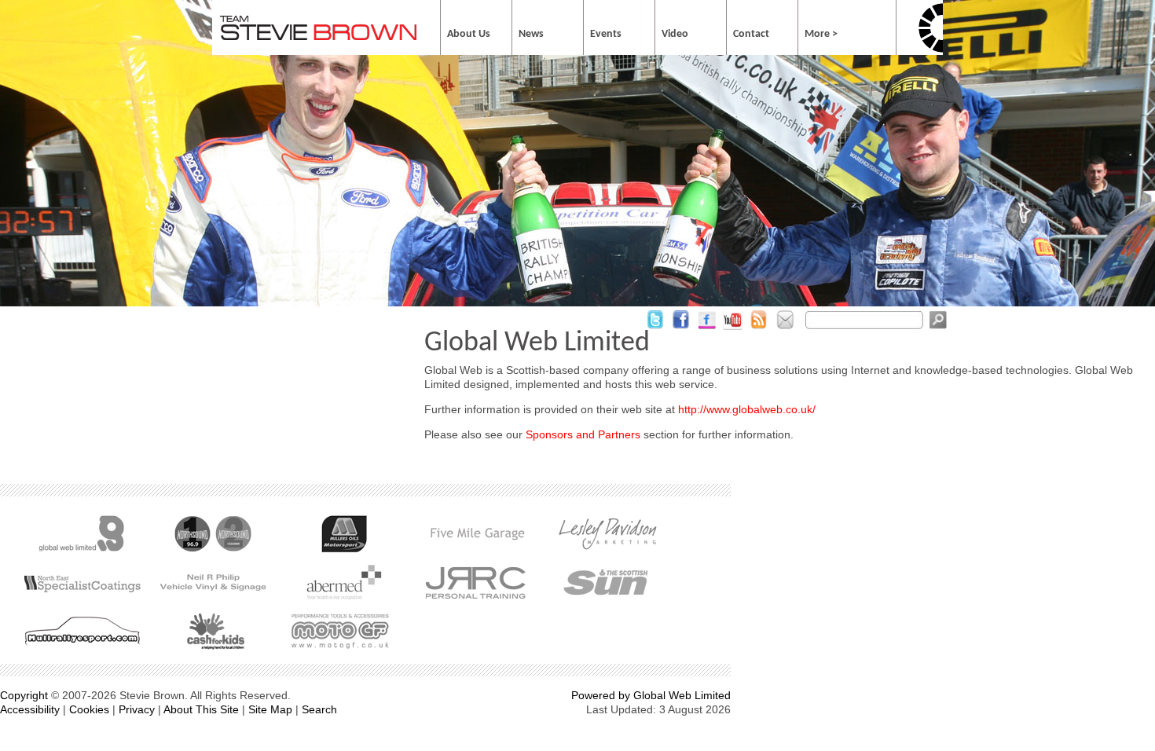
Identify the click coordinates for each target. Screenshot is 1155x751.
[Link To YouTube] (733, 327)
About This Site (201, 709)
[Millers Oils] (344, 533)
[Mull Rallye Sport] (81, 630)
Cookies (89, 709)
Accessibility (30, 709)
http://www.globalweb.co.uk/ (747, 409)
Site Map (270, 709)
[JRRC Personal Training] (475, 582)
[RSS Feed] (759, 327)
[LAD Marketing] (606, 533)
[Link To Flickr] (707, 327)
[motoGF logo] (344, 630)
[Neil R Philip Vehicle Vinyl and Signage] (212, 582)
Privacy (137, 709)
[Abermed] (344, 582)
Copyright (24, 695)
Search (319, 709)
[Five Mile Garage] (475, 533)
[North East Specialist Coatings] (81, 582)
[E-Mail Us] (785, 327)
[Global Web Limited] (81, 533)
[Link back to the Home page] (318, 37)
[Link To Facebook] (681, 327)
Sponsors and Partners (583, 434)
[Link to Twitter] (655, 327)
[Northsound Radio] (212, 533)
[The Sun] (606, 582)
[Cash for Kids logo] (212, 630)
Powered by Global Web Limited (651, 695)
